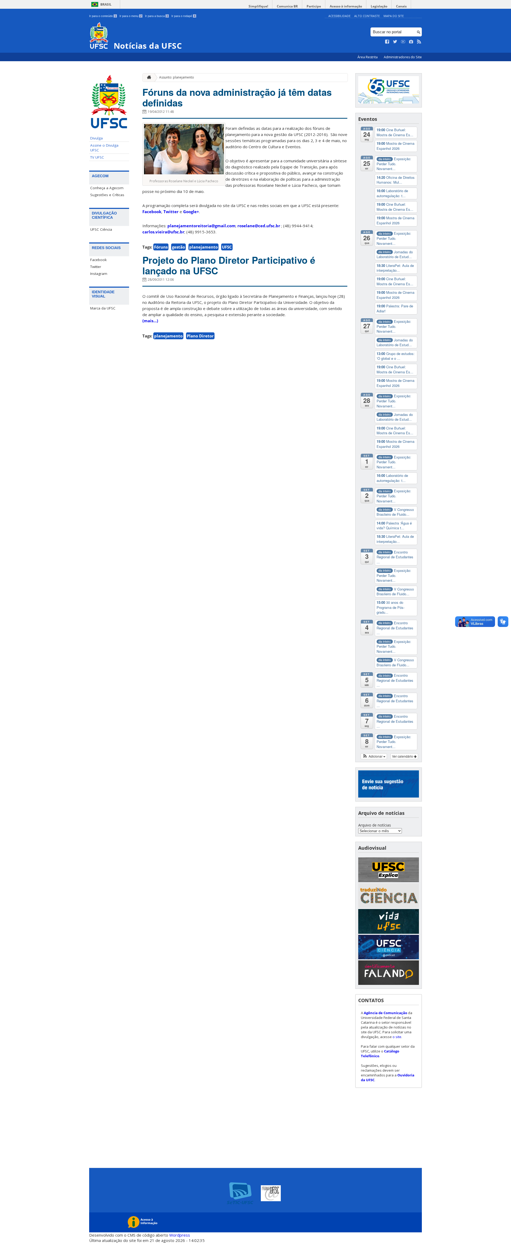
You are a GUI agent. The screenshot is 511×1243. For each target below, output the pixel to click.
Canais (401, 6)
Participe (314, 6)
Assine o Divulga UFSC (104, 147)
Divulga (96, 138)
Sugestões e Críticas (107, 194)
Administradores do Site (403, 57)
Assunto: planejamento (176, 77)
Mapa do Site (394, 16)
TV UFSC (97, 157)
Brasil (106, 4)
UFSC (227, 247)
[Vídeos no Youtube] (403, 42)
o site (397, 1036)
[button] (374, 756)
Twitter (95, 266)
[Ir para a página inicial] (148, 77)
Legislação (379, 6)
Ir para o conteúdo (102, 16)
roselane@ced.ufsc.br (258, 225)
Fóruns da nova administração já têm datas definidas (237, 97)
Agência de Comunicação (385, 1012)
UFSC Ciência (101, 229)
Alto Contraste (367, 16)
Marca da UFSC (103, 308)
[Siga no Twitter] (395, 42)
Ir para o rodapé (183, 16)
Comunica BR (287, 6)
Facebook (98, 259)
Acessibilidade (339, 16)
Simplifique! (258, 6)
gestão (178, 247)
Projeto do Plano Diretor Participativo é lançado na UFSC (228, 265)
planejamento (203, 247)
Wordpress (179, 1235)
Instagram (98, 273)
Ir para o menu (130, 16)
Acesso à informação (346, 6)
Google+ (191, 211)
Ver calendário (403, 756)
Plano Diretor (200, 335)
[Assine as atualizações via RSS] (419, 42)
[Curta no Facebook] (387, 42)
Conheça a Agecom (106, 187)
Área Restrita (367, 57)
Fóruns (161, 247)
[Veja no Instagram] (411, 42)
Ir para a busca (156, 16)
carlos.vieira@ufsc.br (163, 231)
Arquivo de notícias (374, 825)
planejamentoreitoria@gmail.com (201, 225)
